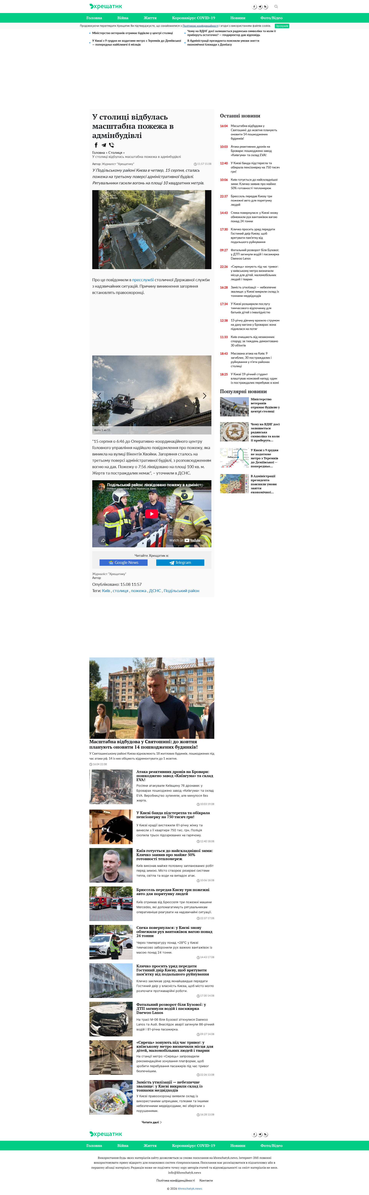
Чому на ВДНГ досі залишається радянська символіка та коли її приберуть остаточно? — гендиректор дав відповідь (231, 33)
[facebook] (254, 6)
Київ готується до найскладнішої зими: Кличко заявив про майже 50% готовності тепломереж (254, 184)
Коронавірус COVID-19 (193, 17)
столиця (120, 591)
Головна (94, 17)
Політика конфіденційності (175, 1180)
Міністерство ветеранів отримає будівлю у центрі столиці (132, 33)
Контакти (206, 1180)
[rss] (265, 6)
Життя (150, 17)
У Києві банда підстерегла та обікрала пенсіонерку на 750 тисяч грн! (255, 167)
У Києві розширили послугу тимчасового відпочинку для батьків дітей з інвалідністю (251, 308)
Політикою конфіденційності (200, 26)
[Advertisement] (184, 80)
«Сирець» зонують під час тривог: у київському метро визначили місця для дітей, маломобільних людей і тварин (254, 273)
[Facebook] (96, 145)
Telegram (183, 563)
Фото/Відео (272, 17)
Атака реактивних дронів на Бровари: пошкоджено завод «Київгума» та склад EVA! (251, 151)
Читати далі (151, 1122)
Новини (237, 17)
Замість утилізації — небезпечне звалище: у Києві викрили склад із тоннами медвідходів (255, 291)
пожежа (138, 591)
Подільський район (181, 591)
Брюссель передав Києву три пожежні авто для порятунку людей (251, 200)
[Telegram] (104, 145)
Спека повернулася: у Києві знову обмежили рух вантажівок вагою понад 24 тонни (254, 217)
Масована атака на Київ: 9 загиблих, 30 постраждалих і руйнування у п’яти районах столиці (251, 360)
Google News (126, 563)
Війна (122, 17)
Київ (106, 591)
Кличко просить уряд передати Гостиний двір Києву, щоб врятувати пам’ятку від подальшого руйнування (253, 236)
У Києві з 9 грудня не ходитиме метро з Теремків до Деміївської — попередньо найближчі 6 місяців (136, 42)
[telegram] (259, 6)
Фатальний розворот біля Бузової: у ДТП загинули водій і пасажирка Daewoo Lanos (255, 254)
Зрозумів (282, 25)
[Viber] (111, 145)
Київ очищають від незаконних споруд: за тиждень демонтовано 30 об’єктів (254, 341)
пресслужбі (143, 280)
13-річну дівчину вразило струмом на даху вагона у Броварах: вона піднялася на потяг (255, 324)
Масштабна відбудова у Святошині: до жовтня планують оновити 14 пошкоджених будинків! (254, 132)
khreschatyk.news (190, 1188)
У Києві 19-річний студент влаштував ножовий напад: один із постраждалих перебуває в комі (255, 378)
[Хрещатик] (105, 6)
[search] (276, 6)
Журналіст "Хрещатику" (118, 164)
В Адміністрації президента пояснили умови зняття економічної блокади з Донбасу (223, 42)
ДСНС (155, 591)
